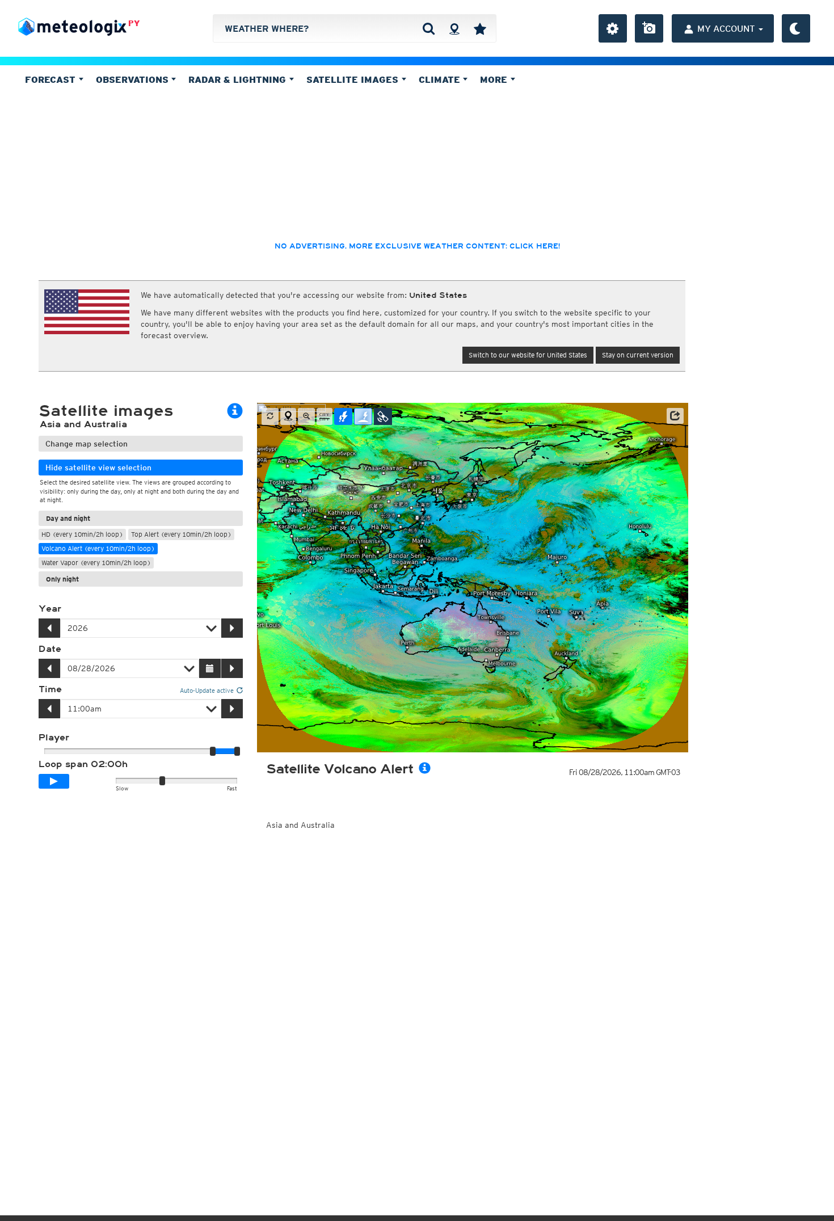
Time (50, 689)
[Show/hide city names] (324, 416)
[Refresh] (270, 416)
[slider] (237, 751)
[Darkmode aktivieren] (796, 28)
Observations (133, 79)
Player (54, 737)
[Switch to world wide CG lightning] (363, 416)
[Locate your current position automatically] (454, 28)
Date (50, 649)
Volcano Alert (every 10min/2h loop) (98, 548)
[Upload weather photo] (649, 28)
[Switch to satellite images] (383, 416)
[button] (675, 416)
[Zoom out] (306, 416)
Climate (441, 79)
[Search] (429, 28)
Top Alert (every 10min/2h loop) (181, 534)
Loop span (83, 764)
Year (50, 609)
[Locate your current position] (288, 416)
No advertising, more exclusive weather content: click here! (417, 246)
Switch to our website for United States (528, 355)
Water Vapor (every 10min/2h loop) (96, 562)
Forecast (51, 79)
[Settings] (613, 28)
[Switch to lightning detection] (343, 416)
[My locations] (480, 28)
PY (134, 23)
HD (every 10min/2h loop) (82, 534)
